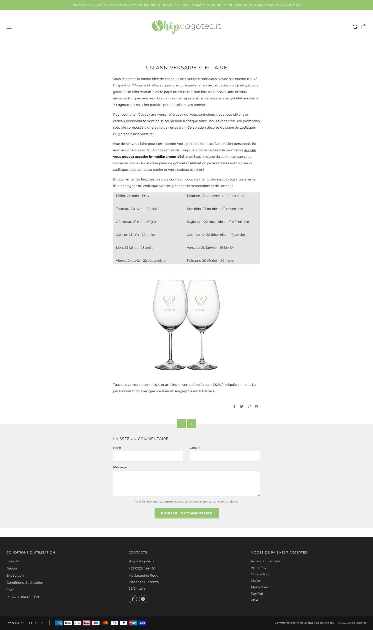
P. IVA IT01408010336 (23, 597)
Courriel (196, 448)
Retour (11, 568)
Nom (117, 448)
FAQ (10, 590)
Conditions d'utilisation (24, 583)
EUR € (33, 623)
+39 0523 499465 (142, 568)
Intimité (12, 561)
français (13, 623)
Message (120, 467)
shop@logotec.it (142, 561)
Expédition (15, 575)
